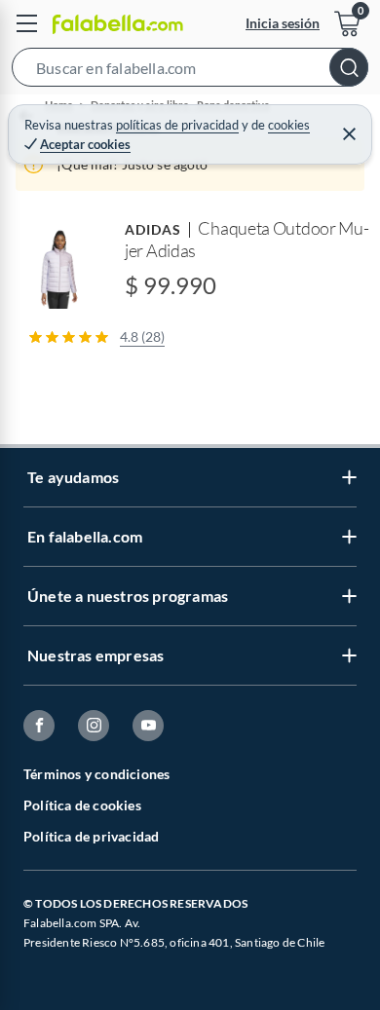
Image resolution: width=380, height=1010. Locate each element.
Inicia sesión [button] (283, 23)
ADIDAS (153, 229)
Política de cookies (82, 805)
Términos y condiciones (96, 774)
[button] (190, 71)
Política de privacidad (91, 836)
